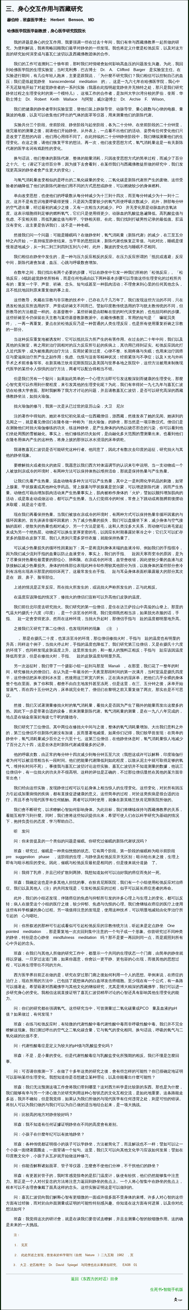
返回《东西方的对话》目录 (94, 1279)
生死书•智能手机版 (166, 1289)
